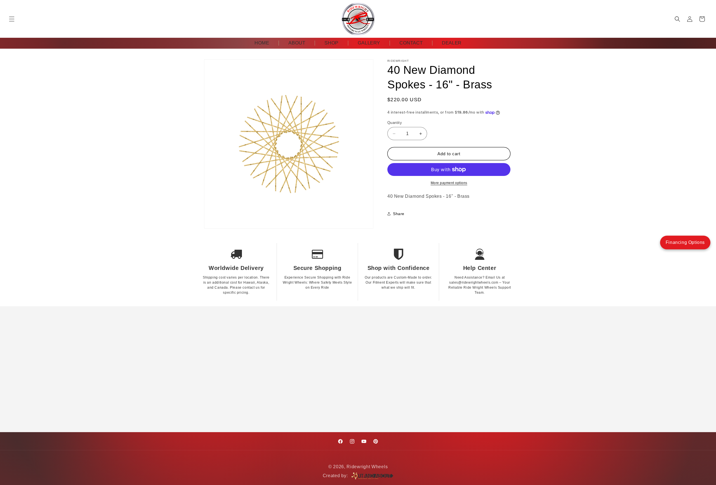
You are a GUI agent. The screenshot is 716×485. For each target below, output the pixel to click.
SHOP (331, 43)
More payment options (449, 183)
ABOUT (296, 43)
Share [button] (398, 213)
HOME (262, 43)
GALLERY (369, 43)
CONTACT (411, 43)
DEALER (451, 43)
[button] (12, 19)
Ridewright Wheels (367, 466)
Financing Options (685, 242)
